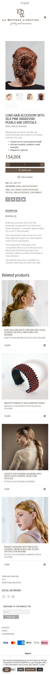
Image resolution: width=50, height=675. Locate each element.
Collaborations (8, 634)
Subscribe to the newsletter (17, 606)
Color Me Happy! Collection (23, 406)
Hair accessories (19, 126)
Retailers (5, 628)
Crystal (9, 192)
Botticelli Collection (33, 338)
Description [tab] (11, 210)
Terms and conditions (10, 576)
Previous (6, 62)
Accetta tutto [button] (30, 669)
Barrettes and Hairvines (14, 338)
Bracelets (8, 406)
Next (43, 62)
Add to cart (26, 170)
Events (4, 631)
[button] (45, 345)
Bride (7, 126)
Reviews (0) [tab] (10, 216)
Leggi (40, 669)
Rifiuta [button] (21, 669)
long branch (36, 192)
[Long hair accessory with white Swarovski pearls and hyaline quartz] (7, 105)
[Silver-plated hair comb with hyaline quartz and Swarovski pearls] (14, 105)
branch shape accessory (26, 190)
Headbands (30, 482)
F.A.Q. (3, 580)
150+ (12, 190)
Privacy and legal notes (11, 583)
